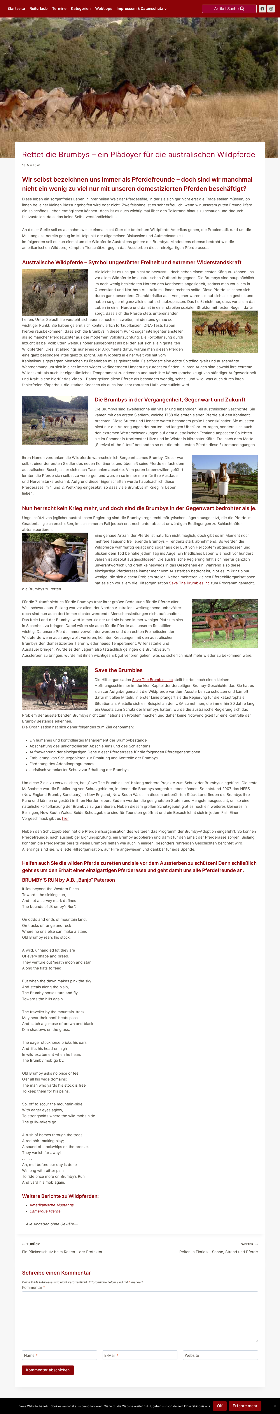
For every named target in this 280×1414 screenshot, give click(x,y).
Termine (59, 8)
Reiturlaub (39, 8)
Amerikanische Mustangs (52, 1205)
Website (192, 1355)
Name (31, 1355)
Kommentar (33, 1287)
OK (220, 1406)
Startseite (16, 8)
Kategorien (81, 8)
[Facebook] (262, 8)
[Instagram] (271, 8)
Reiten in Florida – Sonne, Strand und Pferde (218, 1248)
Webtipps (103, 8)
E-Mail (111, 1355)
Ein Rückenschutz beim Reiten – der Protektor (62, 1248)
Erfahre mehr (245, 1406)
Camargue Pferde (45, 1211)
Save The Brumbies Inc (189, 583)
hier (65, 818)
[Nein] (274, 1406)
